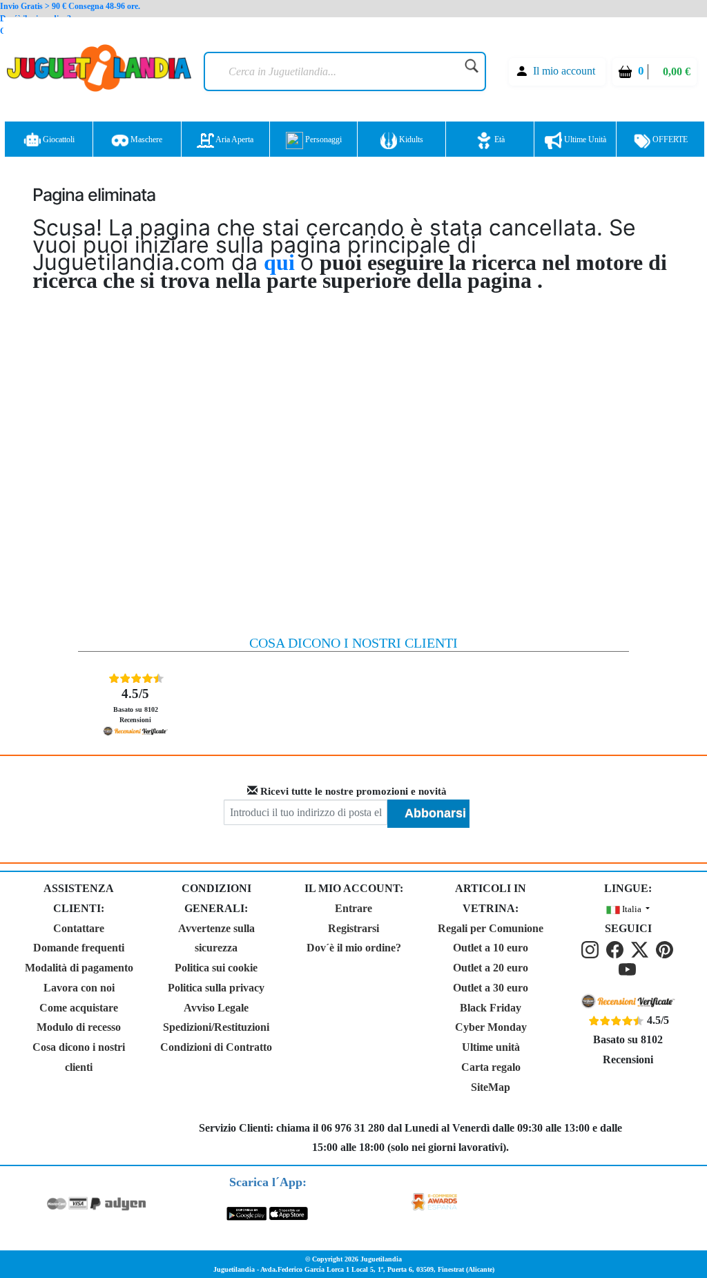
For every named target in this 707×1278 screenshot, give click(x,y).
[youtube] (628, 968)
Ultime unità (584, 139)
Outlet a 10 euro (490, 947)
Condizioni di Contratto (216, 1047)
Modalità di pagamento (79, 968)
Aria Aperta (233, 139)
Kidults (410, 139)
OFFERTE (669, 139)
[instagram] (592, 948)
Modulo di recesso (79, 1027)
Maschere (145, 139)
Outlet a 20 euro (490, 968)
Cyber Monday (491, 1027)
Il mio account (564, 71)
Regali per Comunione (490, 928)
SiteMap (490, 1087)
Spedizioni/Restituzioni (216, 1027)
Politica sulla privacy (216, 988)
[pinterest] (666, 948)
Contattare (78, 928)
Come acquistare (78, 1008)
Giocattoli (58, 139)
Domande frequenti (78, 947)
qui (282, 262)
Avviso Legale (216, 1008)
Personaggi (322, 139)
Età (498, 139)
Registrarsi (353, 928)
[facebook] (617, 948)
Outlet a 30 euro (490, 988)
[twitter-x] (642, 948)
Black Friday (490, 1008)
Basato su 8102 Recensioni (135, 705)
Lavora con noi (79, 988)
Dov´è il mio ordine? (354, 947)
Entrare (353, 908)
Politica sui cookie (216, 968)
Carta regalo (491, 1067)
